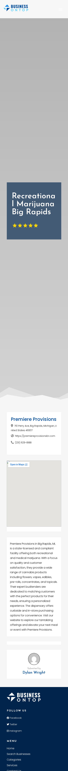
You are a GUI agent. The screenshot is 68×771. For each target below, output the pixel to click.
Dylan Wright (34, 673)
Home (10, 748)
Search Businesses (18, 754)
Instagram (15, 730)
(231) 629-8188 (23, 442)
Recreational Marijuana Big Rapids (33, 204)
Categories (14, 760)
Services (12, 765)
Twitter (13, 724)
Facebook (15, 718)
